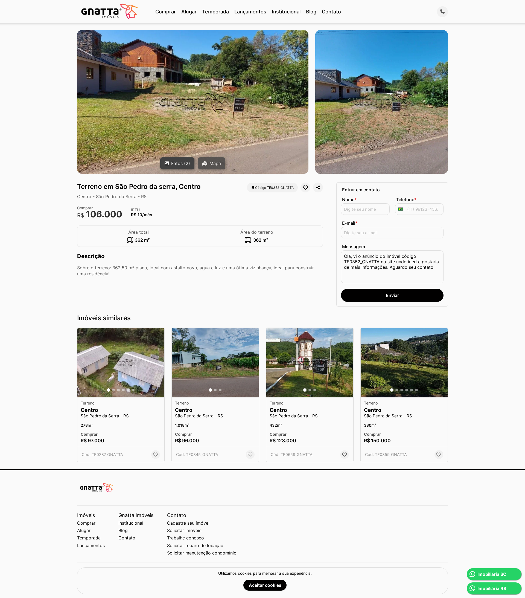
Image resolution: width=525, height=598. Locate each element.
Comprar (165, 12)
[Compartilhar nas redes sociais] (318, 187)
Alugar (189, 12)
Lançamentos (250, 12)
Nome (349, 199)
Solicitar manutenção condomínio (202, 553)
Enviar (392, 295)
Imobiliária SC (491, 574)
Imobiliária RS (491, 588)
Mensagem (353, 246)
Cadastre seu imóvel (188, 523)
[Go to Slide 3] (118, 390)
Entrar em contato (361, 189)
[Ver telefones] (442, 11)
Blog (311, 12)
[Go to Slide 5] (128, 390)
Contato (331, 12)
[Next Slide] (158, 363)
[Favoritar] (305, 187)
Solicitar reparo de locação (195, 545)
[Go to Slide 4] (123, 390)
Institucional (286, 12)
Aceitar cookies (265, 585)
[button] (120, 363)
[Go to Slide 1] (108, 390)
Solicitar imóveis (184, 530)
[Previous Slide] (83, 363)
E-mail (349, 223)
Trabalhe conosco (185, 538)
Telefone (406, 199)
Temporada (215, 12)
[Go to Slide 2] (113, 390)
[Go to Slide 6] (133, 390)
